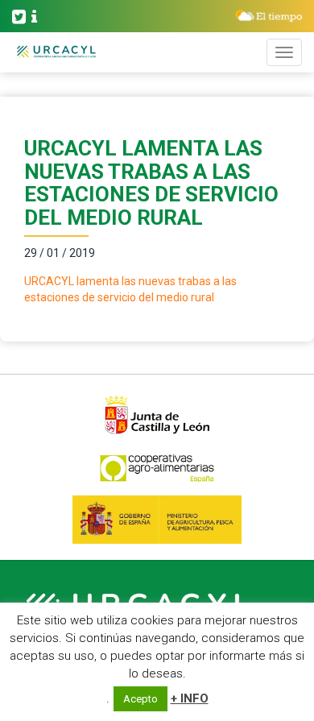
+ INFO (190, 698)
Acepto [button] (140, 699)
